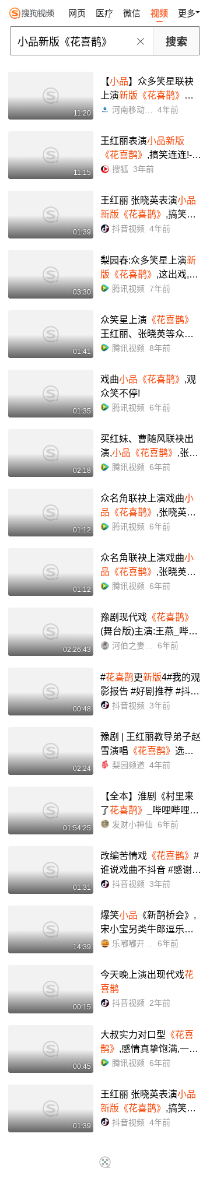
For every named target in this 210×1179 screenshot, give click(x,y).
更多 (186, 13)
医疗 (104, 13)
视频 (159, 13)
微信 (132, 13)
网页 (77, 13)
